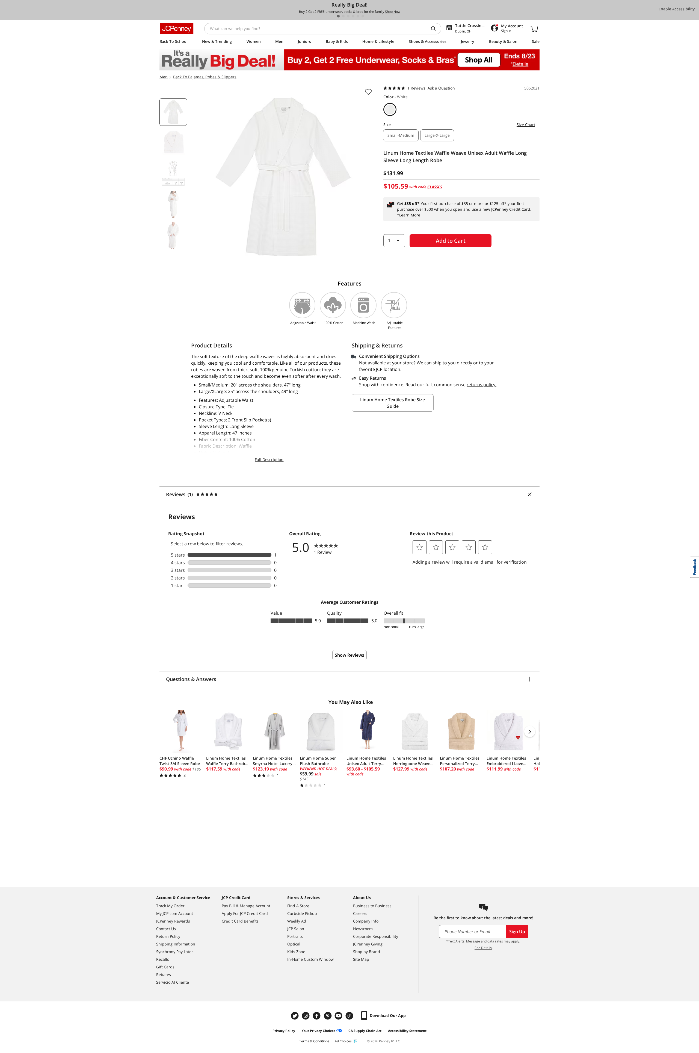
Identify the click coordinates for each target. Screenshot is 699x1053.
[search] (435, 28)
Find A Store (298, 905)
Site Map (361, 959)
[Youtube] (339, 1016)
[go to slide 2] (343, 16)
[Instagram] (306, 1016)
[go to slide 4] (353, 16)
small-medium (400, 135)
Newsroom (363, 928)
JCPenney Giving (368, 944)
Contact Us (166, 928)
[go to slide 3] (348, 16)
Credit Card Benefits (240, 921)
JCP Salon (295, 928)
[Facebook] (317, 1016)
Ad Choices (343, 1041)
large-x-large (437, 135)
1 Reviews (416, 88)
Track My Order (170, 905)
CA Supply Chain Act (364, 1030)
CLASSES (434, 186)
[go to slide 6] (363, 16)
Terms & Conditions (314, 1041)
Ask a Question (441, 88)
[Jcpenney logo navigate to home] (176, 28)
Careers (360, 913)
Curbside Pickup (302, 913)
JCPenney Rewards (173, 921)
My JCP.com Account (174, 913)
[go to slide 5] (358, 16)
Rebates (163, 974)
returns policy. (481, 385)
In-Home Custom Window (310, 959)
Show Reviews (349, 655)
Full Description (269, 459)
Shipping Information (175, 944)
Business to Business (372, 905)
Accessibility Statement (407, 1030)
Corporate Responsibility (375, 936)
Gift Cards (165, 966)
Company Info (365, 921)
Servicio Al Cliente (172, 982)
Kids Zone (296, 951)
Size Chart (526, 124)
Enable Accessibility (677, 8)
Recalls (162, 959)
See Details (483, 947)
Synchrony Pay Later (174, 951)
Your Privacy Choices (318, 1030)
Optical (293, 944)
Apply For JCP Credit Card (245, 913)
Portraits (295, 936)
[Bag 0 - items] (534, 28)
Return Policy (168, 936)
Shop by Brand (366, 951)
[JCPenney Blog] (350, 1016)
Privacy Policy (284, 1030)
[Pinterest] (328, 1016)
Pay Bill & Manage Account (246, 905)
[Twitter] (295, 1016)
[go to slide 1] (338, 16)
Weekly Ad (296, 921)
